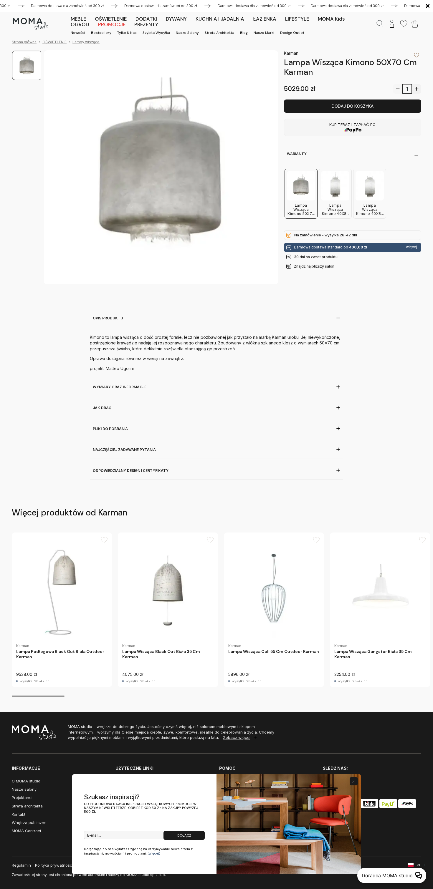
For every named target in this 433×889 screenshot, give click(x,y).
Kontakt (18, 814)
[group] (62, 610)
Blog (244, 32)
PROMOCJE (111, 24)
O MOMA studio (26, 781)
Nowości (78, 32)
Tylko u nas (127, 32)
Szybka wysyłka (156, 32)
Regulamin (21, 865)
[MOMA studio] (30, 24)
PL (419, 865)
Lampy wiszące (86, 42)
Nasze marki (264, 32)
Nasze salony (187, 32)
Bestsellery (101, 32)
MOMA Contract (26, 830)
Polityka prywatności (54, 865)
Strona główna (24, 42)
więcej (411, 247)
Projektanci (22, 797)
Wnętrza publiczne (29, 822)
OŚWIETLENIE (54, 42)
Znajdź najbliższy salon (314, 266)
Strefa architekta (219, 32)
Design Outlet (292, 32)
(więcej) (154, 853)
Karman (291, 53)
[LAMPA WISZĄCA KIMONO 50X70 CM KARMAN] (161, 167)
